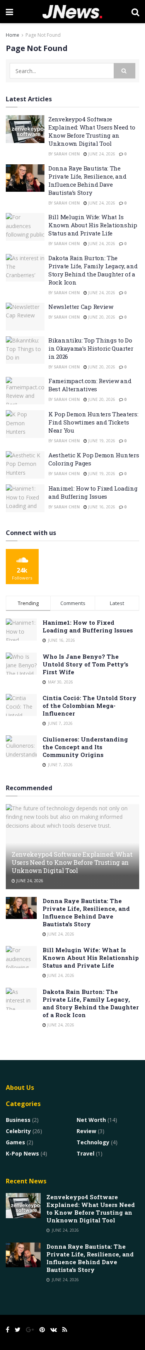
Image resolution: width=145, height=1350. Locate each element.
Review (86, 1131)
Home (12, 35)
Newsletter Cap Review (80, 306)
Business (18, 1119)
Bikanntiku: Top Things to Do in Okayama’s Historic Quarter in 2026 (90, 348)
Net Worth (91, 1119)
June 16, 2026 (101, 507)
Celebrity (18, 1131)
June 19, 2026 (101, 440)
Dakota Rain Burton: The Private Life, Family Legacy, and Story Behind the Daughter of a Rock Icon (92, 270)
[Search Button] (124, 70)
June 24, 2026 (101, 154)
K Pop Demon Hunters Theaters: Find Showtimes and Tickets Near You (93, 422)
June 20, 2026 (101, 317)
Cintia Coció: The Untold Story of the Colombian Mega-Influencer (89, 705)
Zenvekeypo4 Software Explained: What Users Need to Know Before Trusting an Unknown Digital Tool (91, 131)
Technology (93, 1142)
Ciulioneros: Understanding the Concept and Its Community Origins (85, 747)
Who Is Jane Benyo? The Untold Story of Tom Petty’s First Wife (85, 664)
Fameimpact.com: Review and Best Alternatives (89, 385)
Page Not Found (43, 35)
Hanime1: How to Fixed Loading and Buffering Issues (92, 492)
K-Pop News (22, 1153)
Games (15, 1142)
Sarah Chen (67, 154)
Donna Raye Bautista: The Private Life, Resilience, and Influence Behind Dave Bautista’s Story (87, 180)
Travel (85, 1153)
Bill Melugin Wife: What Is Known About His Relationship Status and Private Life (92, 225)
